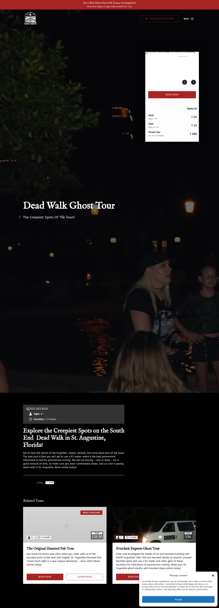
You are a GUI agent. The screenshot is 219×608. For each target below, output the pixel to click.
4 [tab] (182, 56)
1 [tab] (151, 56)
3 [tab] (172, 56)
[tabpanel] (172, 70)
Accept (178, 599)
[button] (213, 575)
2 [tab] (161, 56)
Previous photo (184, 82)
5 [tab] (193, 56)
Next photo (193, 82)
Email (51, 483)
